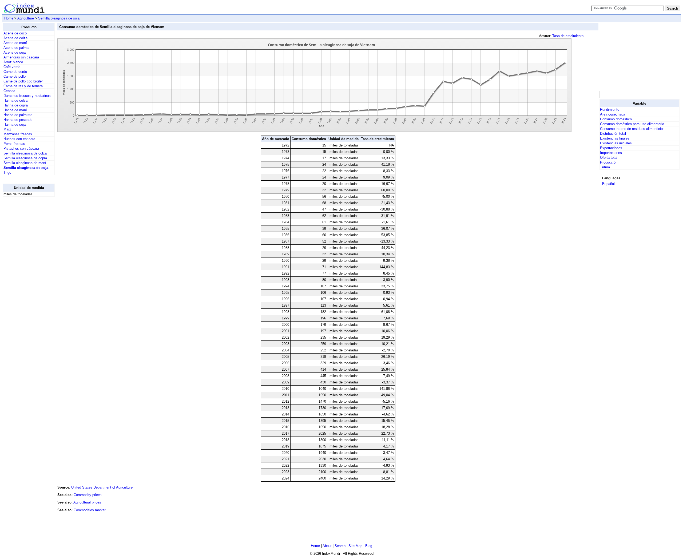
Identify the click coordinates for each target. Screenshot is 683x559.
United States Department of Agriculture (102, 487)
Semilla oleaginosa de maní (24, 163)
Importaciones (611, 153)
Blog (368, 546)
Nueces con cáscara (19, 139)
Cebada (9, 91)
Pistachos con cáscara (21, 148)
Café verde (11, 67)
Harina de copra (15, 105)
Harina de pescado (17, 120)
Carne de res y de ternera (23, 86)
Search (340, 546)
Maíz (7, 129)
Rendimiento (609, 110)
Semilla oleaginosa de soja (59, 18)
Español (608, 184)
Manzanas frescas (17, 134)
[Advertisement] (24, 281)
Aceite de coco (15, 33)
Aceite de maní (15, 43)
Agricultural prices (87, 502)
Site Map (355, 546)
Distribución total (613, 134)
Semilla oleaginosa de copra (25, 158)
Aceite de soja (14, 52)
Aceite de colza (15, 38)
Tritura (605, 167)
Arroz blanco (13, 62)
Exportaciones (611, 148)
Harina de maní (15, 110)
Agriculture (25, 18)
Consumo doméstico (616, 119)
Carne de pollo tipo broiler (23, 81)
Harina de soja (14, 124)
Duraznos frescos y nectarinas (27, 96)
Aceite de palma (16, 48)
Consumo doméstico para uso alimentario (632, 124)
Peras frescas (14, 144)
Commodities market (90, 510)
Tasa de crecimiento (567, 36)
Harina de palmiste (17, 115)
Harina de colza (15, 100)
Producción (608, 162)
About (327, 546)
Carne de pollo (14, 76)
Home (8, 18)
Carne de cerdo (15, 72)
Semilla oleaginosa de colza (25, 153)
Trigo (7, 173)
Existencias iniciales (616, 143)
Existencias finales (614, 138)
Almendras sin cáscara (21, 57)
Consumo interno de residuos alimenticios (632, 129)
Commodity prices (88, 495)
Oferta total (608, 158)
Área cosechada (612, 114)
